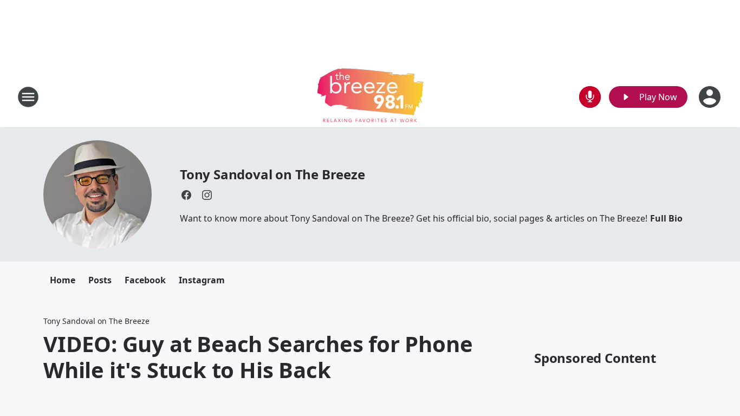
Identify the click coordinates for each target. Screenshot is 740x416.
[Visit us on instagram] (206, 195)
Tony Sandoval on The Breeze (272, 174)
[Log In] (711, 97)
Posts (100, 280)
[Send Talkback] (590, 97)
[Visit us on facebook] (186, 195)
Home (62, 280)
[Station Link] (370, 96)
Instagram (202, 280)
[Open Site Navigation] (28, 97)
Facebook (145, 280)
